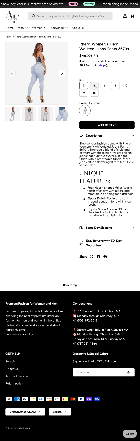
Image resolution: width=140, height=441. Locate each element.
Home (9, 28)
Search (10, 361)
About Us (11, 369)
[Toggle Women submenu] (45, 28)
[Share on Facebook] (98, 256)
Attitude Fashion (22, 428)
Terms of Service (16, 376)
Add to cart (107, 125)
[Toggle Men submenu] (26, 28)
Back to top (70, 285)
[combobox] (70, 16)
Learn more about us (19, 334)
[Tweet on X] (91, 256)
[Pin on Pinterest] (105, 256)
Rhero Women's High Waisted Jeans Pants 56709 (38, 36)
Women (37, 28)
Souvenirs (57, 28)
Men (21, 28)
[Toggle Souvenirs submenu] (66, 28)
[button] (132, 16)
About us (78, 28)
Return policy (14, 383)
